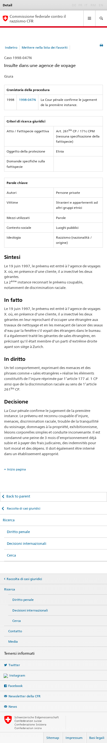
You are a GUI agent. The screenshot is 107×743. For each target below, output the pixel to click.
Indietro (11, 47)
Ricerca (9, 520)
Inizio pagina (16, 469)
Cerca (11, 555)
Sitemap (52, 738)
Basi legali (96, 738)
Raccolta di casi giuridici (23, 508)
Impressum (74, 738)
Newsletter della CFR (25, 696)
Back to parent (18, 496)
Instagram (17, 675)
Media (13, 641)
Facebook (15, 686)
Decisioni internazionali (26, 543)
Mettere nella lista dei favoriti (44, 47)
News (13, 706)
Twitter (14, 665)
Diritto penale (18, 532)
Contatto (15, 631)
